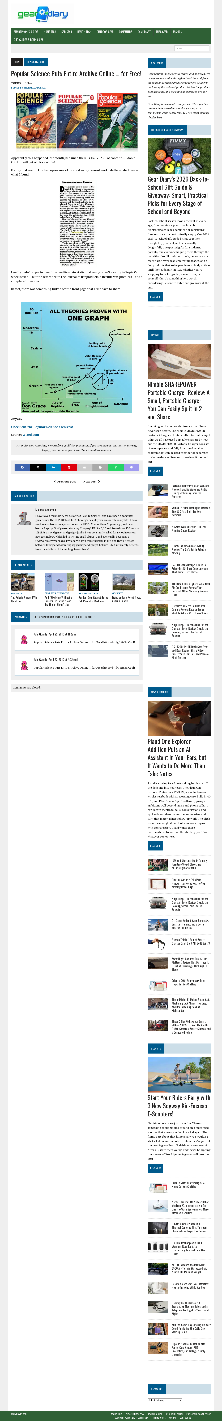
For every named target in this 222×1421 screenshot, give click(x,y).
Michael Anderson (35, 87)
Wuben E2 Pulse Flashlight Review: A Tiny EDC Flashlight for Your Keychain (191, 511)
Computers (125, 32)
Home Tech (50, 32)
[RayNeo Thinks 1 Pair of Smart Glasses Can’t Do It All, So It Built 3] (158, 947)
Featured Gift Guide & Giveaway (167, 129)
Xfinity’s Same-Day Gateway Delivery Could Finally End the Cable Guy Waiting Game (191, 1328)
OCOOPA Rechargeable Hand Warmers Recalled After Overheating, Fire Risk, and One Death (188, 1248)
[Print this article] (100, 467)
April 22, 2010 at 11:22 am (63, 634)
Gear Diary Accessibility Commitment (132, 1417)
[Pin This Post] (69, 467)
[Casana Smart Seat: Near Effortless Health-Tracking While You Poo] (158, 1291)
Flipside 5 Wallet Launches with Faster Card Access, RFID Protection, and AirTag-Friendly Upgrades (188, 1349)
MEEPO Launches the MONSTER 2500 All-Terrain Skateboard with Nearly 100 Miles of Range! (190, 1268)
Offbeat (29, 83)
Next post (89, 481)
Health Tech (84, 32)
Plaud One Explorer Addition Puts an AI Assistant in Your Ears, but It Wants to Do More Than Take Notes (177, 757)
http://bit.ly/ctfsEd (115, 642)
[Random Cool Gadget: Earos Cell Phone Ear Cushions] (89, 588)
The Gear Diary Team (135, 1414)
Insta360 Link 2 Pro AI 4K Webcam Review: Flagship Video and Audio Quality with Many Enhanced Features (190, 491)
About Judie (116, 1414)
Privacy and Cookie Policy (198, 1414)
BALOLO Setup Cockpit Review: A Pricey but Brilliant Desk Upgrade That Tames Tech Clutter (190, 568)
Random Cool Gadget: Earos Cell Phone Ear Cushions (93, 599)
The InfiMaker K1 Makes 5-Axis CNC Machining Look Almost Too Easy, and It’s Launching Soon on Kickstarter (191, 1005)
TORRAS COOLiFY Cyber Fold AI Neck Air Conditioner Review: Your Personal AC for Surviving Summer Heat (191, 589)
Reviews (155, 335)
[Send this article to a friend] (84, 467)
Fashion (177, 32)
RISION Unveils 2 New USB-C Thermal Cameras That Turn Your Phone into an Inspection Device (189, 1227)
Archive (172, 1417)
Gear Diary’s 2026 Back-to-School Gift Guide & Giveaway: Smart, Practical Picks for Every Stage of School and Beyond (178, 195)
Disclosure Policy (174, 1414)
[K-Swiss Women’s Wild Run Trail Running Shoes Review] (158, 534)
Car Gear (66, 32)
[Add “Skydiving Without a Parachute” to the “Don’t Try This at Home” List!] (59, 588)
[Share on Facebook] (22, 467)
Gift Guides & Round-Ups (28, 40)
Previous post (66, 481)
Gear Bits (16, 593)
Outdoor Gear (105, 32)
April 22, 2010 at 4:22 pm (63, 659)
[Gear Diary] (42, 13)
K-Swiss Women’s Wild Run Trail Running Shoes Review (189, 529)
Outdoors (63, 593)
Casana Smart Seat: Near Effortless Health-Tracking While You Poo (191, 1286)
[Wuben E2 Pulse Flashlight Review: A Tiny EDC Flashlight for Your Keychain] (158, 515)
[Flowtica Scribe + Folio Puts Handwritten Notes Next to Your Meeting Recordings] (158, 887)
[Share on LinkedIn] (53, 467)
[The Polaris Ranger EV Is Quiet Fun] (23, 588)
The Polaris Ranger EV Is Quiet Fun (24, 599)
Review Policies (155, 1414)
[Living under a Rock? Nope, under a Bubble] (123, 588)
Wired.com (30, 434)
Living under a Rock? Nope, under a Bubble (126, 599)
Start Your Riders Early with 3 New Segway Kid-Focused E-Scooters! (179, 1105)
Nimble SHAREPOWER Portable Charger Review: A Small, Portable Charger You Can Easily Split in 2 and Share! (179, 400)
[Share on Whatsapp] (116, 467)
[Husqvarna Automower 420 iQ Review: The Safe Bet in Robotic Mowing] (158, 553)
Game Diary (144, 32)
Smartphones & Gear (26, 32)
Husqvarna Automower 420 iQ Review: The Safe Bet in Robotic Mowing (189, 549)
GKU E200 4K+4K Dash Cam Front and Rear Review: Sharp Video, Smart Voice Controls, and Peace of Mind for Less (191, 652)
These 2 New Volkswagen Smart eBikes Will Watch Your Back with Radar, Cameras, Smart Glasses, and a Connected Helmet (191, 1026)
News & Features (88, 593)
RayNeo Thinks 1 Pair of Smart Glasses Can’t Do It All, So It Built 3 (191, 941)
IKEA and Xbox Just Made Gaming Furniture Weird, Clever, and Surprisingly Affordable (189, 864)
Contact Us (185, 1417)
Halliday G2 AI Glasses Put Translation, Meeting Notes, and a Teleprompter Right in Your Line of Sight (190, 1308)
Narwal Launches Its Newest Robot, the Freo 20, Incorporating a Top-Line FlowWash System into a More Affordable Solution (190, 1207)
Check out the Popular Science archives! (42, 427)
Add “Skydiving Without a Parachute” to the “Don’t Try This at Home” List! (58, 601)
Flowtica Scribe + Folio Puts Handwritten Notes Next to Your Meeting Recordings (189, 883)
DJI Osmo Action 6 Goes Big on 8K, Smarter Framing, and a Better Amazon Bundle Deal (190, 924)
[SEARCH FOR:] (191, 48)
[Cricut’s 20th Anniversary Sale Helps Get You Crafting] (158, 988)
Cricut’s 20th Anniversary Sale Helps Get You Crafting (188, 982)
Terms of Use (159, 1417)
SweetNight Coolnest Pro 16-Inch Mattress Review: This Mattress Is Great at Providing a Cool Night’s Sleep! (190, 964)
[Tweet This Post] (38, 467)
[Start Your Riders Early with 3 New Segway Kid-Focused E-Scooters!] (179, 1090)
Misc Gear (162, 32)
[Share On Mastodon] (131, 467)
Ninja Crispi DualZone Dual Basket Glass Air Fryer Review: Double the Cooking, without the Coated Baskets (190, 630)
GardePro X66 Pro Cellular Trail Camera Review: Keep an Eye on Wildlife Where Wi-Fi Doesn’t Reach (191, 609)
